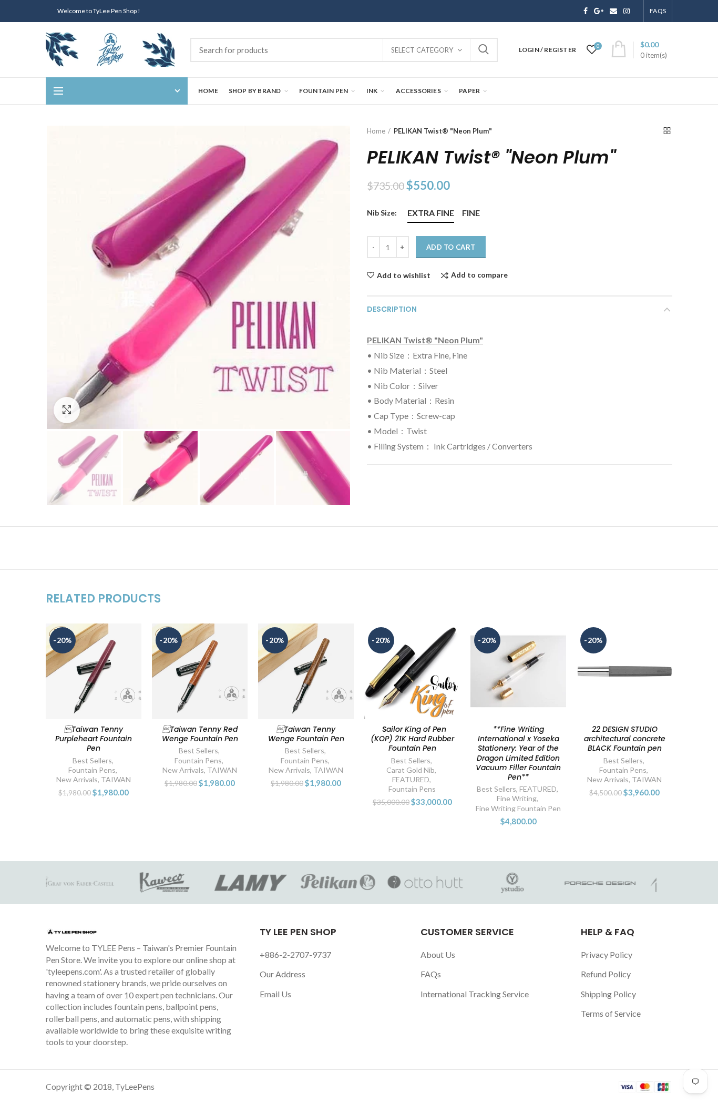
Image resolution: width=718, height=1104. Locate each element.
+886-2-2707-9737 (295, 954)
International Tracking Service (474, 994)
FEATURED (343, 779)
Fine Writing (449, 798)
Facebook (585, 11)
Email (613, 11)
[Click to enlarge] (67, 410)
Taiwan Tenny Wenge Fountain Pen (239, 733)
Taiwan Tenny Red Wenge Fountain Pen (133, 733)
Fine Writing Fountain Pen (451, 808)
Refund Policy (606, 974)
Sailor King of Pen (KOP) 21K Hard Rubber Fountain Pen (345, 738)
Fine (471, 213)
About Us (437, 954)
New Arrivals (116, 769)
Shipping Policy (608, 994)
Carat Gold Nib (343, 769)
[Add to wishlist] (66, 640)
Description (392, 309)
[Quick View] (66, 688)
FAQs (430, 974)
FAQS (658, 11)
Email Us (275, 994)
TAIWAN (49, 779)
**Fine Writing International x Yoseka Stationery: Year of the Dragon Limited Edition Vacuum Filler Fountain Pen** (451, 753)
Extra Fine (430, 213)
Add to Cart (450, 247)
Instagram (626, 11)
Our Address (282, 974)
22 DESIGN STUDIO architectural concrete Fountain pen (663, 738)
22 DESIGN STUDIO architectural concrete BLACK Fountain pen (557, 738)
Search (483, 50)
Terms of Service (611, 1013)
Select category (422, 50)
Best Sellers (131, 750)
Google (599, 11)
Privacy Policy (606, 954)
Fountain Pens (131, 760)
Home (376, 131)
